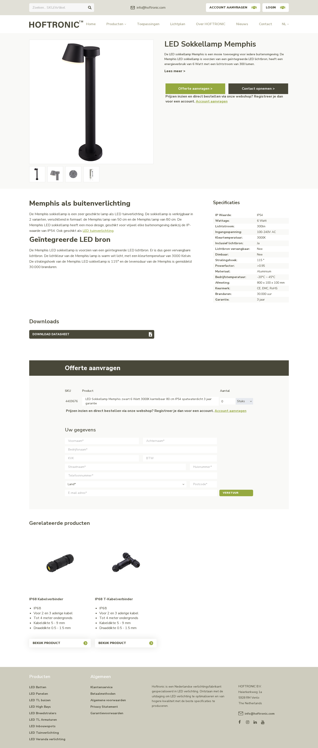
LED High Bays (40, 707)
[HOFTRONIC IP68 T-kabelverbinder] (126, 564)
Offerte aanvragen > (195, 88)
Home (91, 24)
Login (271, 7)
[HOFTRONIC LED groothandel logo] (56, 23)
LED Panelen (38, 694)
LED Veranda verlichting (47, 739)
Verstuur (230, 492)
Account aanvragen (228, 7)
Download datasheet (50, 334)
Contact (265, 24)
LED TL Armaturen (43, 720)
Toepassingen (148, 24)
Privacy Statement (104, 707)
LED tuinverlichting (98, 230)
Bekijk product (46, 643)
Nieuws (242, 24)
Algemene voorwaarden (108, 700)
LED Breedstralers (42, 713)
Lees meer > (174, 71)
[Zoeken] (89, 7)
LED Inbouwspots (42, 726)
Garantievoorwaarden (106, 713)
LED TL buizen (40, 700)
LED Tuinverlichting (44, 733)
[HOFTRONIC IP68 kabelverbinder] (60, 564)
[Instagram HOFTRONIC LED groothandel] (250, 721)
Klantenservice (101, 687)
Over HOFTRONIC (210, 24)
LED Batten (37, 687)
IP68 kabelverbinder (46, 599)
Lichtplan (177, 24)
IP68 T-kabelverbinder (114, 599)
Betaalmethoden (103, 694)
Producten (114, 24)
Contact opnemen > (258, 88)
